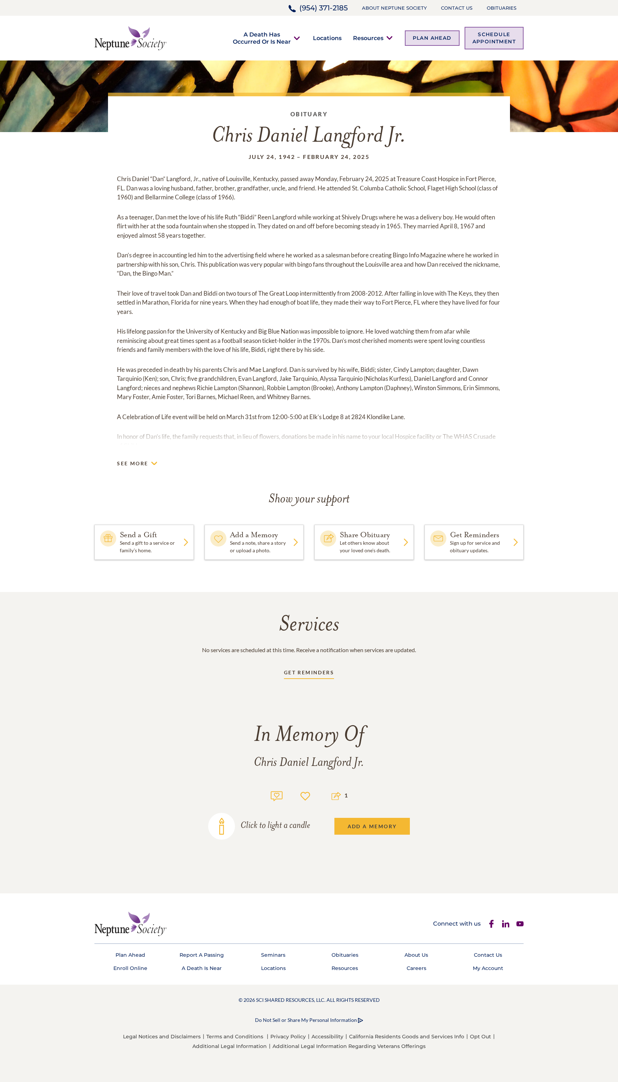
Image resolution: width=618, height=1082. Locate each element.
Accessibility (327, 1036)
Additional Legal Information (229, 1046)
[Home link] (130, 37)
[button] (261, 38)
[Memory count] (277, 795)
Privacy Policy (288, 1036)
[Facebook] (491, 924)
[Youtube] (520, 924)
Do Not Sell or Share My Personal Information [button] (306, 1020)
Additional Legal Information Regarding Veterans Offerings (349, 1046)
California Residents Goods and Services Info (406, 1036)
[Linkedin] (505, 924)
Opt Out (480, 1036)
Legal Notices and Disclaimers (162, 1036)
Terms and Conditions (234, 1036)
